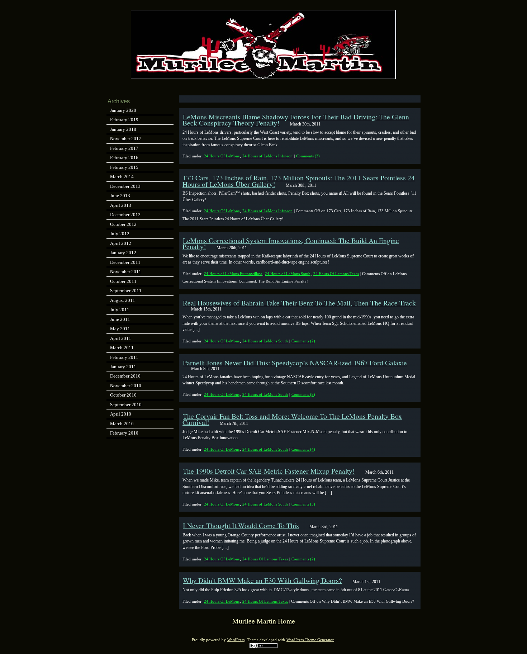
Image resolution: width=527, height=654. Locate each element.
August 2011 (122, 300)
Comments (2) (303, 341)
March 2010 (122, 423)
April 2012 (120, 243)
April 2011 (120, 338)
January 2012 (123, 252)
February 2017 (124, 148)
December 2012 (125, 214)
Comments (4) (303, 449)
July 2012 (119, 233)
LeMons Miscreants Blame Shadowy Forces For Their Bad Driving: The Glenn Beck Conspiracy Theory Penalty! (295, 120)
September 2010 (126, 404)
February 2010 (124, 433)
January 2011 (123, 366)
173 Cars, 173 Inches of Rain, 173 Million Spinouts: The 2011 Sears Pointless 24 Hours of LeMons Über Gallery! (298, 181)
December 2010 (125, 376)
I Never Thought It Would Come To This (241, 525)
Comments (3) (308, 156)
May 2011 (120, 328)
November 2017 (125, 138)
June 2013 (120, 195)
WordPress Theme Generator (310, 640)
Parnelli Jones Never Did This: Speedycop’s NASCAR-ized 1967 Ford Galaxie (295, 363)
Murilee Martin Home (263, 621)
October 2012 (123, 224)
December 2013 (125, 186)
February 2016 (124, 157)
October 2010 (123, 395)
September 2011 (126, 290)
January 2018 (123, 129)
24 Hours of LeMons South (287, 273)
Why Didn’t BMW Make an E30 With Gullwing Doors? (262, 580)
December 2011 (125, 262)
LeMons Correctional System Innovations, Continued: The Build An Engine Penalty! (290, 243)
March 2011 (122, 347)
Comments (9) (303, 394)
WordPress (235, 640)
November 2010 (125, 385)
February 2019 (124, 119)
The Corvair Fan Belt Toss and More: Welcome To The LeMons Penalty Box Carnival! (292, 419)
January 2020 (123, 110)
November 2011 (125, 271)
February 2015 (124, 167)
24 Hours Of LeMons (221, 156)
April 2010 (120, 414)
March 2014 (122, 176)
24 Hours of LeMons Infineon (267, 156)
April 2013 (120, 205)
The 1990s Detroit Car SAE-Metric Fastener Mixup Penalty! (269, 471)
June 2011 (120, 319)
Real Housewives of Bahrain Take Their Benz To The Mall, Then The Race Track (299, 303)
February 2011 (124, 357)
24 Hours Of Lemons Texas (336, 273)
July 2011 (119, 309)
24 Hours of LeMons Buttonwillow (233, 273)
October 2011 (123, 281)
